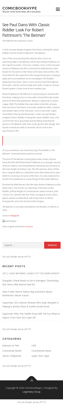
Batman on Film (10, 345)
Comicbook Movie (11, 350)
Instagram (14, 215)
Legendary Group (31, 391)
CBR (34, 345)
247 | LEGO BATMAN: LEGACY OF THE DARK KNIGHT (31, 273)
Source (29, 226)
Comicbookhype (19, 8)
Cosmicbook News (41, 350)
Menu (57, 9)
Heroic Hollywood (11, 355)
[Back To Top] (31, 380)
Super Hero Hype (40, 355)
